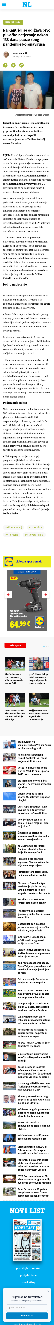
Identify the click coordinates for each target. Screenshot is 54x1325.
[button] (46, 594)
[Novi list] (27, 4)
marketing (28, 1282)
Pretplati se (27, 1315)
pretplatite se (28, 1275)
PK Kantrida (35, 527)
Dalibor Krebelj (13, 527)
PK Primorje (11, 534)
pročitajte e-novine (28, 1268)
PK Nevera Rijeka (34, 534)
